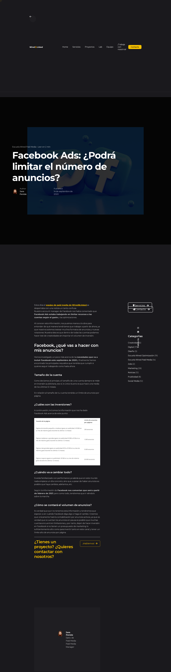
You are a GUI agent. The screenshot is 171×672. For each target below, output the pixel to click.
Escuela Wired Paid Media (24, 147)
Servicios (140, 305)
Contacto (140, 309)
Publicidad (133, 377)
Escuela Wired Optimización (141, 355)
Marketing (133, 368)
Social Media (133, 381)
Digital (131, 347)
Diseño (131, 351)
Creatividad (133, 343)
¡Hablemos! (89, 543)
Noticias (131, 372)
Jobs (130, 364)
